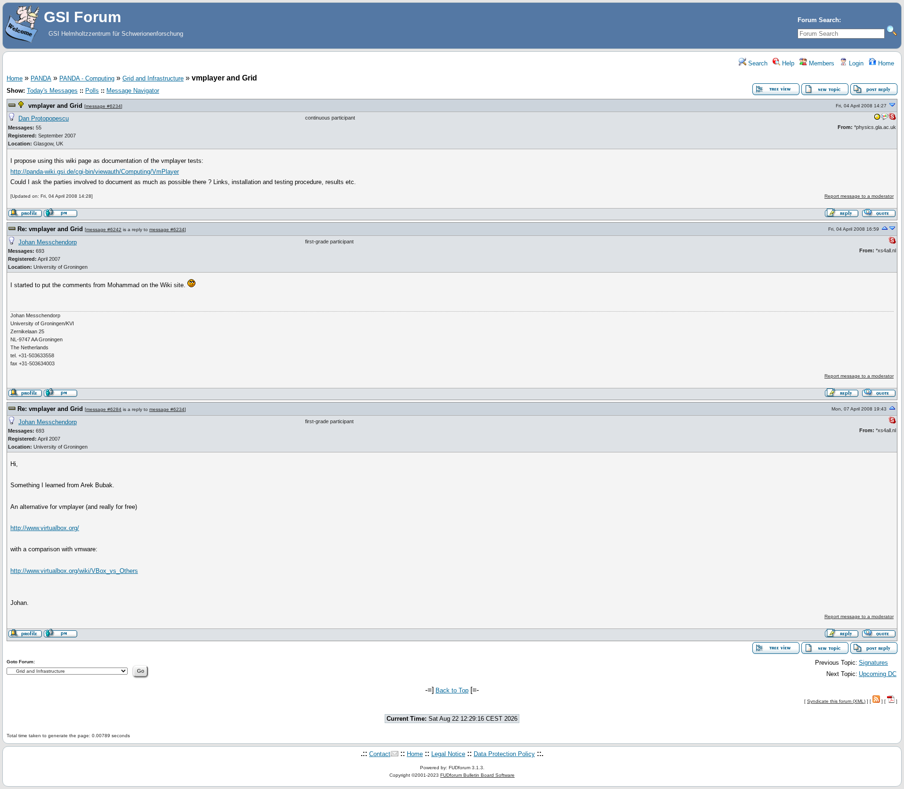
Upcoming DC (877, 673)
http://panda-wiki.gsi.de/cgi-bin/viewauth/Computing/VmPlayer (94, 171)
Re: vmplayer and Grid (50, 229)
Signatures (873, 662)
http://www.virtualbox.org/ (44, 527)
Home (885, 63)
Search (756, 63)
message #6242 (103, 229)
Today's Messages (52, 90)
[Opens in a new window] (877, 118)
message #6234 (103, 106)
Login (855, 63)
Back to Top (452, 690)
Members (820, 63)
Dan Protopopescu (43, 118)
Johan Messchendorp (47, 242)
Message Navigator (132, 90)
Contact (379, 753)
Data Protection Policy (504, 753)
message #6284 (103, 409)
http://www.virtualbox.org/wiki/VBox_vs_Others (74, 570)
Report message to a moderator (859, 196)
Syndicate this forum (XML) (836, 701)
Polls (92, 90)
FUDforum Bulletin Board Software (477, 775)
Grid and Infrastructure (153, 78)
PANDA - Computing (86, 78)
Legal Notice (448, 753)
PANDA (41, 78)
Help (787, 63)
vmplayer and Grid (55, 105)
